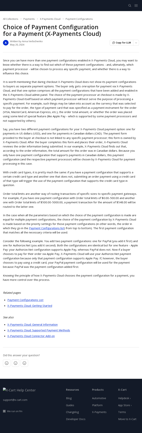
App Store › (124, 405)
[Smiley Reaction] (24, 363)
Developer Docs (75, 419)
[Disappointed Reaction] (6, 363)
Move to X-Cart (127, 419)
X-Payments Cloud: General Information (32, 324)
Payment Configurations (79, 19)
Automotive (99, 398)
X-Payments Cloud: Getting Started (29, 305)
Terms (122, 412)
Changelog (72, 412)
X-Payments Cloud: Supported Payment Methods (38, 330)
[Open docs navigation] (136, 5)
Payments (29, 19)
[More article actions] (136, 43)
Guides (70, 405)
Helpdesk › (124, 398)
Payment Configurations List (25, 300)
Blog (69, 398)
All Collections (10, 19)
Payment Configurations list (46, 228)
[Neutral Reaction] (15, 363)
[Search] (130, 5)
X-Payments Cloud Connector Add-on (31, 336)
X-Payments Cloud (50, 19)
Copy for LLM (123, 42)
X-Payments (99, 412)
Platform (97, 405)
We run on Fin (14, 411)
